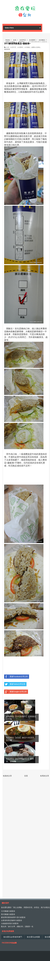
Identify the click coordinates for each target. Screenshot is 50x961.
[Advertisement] (25, 19)
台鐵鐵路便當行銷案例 (9, 923)
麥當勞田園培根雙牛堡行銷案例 (13, 917)
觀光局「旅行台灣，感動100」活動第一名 (17, 927)
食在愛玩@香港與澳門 (12, 937)
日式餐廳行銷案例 (8, 911)
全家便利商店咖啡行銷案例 (11, 920)
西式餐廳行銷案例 (8, 914)
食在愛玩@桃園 (33, 937)
